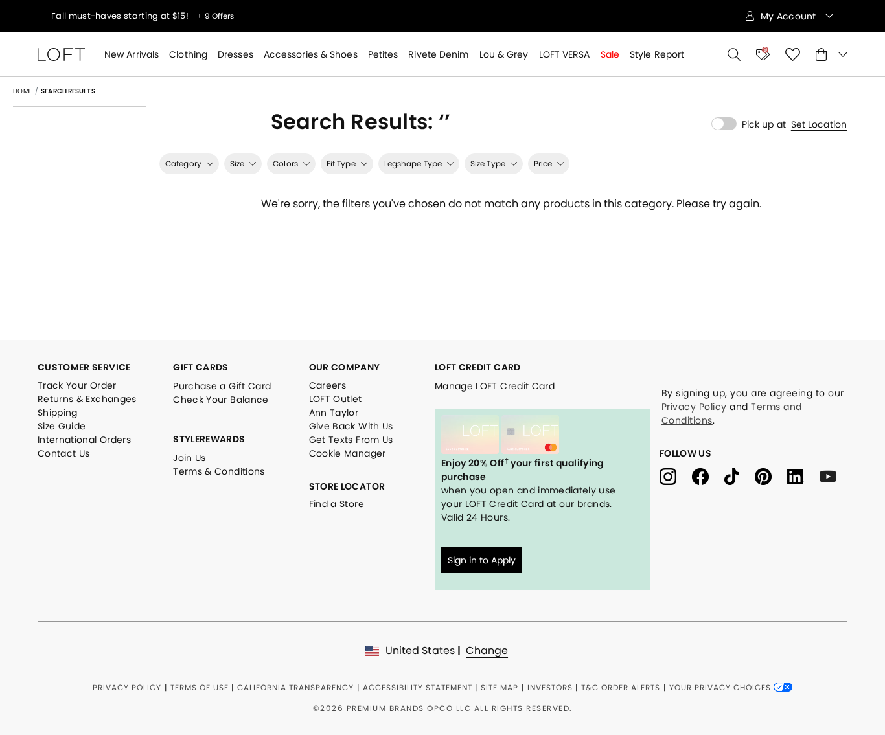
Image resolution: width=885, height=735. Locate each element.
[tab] (189, 163)
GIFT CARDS (201, 367)
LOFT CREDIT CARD (478, 367)
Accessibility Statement (417, 687)
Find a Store (336, 503)
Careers (327, 385)
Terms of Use (199, 687)
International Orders (84, 439)
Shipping (58, 412)
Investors (550, 687)
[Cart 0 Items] (831, 54)
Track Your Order (77, 385)
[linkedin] (803, 475)
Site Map (499, 687)
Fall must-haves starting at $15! (120, 16)
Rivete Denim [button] (438, 54)
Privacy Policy (694, 406)
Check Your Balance (220, 399)
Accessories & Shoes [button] (311, 54)
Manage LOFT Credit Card (495, 385)
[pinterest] (771, 475)
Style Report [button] (657, 54)
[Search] (734, 54)
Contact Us (64, 453)
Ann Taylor (334, 412)
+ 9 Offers (215, 16)
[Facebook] (708, 475)
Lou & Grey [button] (504, 54)
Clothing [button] (188, 54)
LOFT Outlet (335, 398)
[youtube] (833, 475)
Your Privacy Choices (721, 687)
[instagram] (676, 475)
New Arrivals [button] (131, 54)
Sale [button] (610, 54)
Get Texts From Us (351, 439)
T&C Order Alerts (620, 687)
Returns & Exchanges (87, 398)
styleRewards (209, 439)
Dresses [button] (235, 54)
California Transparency (295, 687)
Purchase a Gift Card (222, 385)
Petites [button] (383, 54)
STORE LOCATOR (347, 486)
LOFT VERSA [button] (564, 54)
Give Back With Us (351, 426)
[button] (819, 124)
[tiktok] (739, 475)
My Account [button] (790, 16)
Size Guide (62, 426)
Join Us (189, 457)
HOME (22, 91)
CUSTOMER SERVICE (84, 367)
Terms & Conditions (218, 471)
